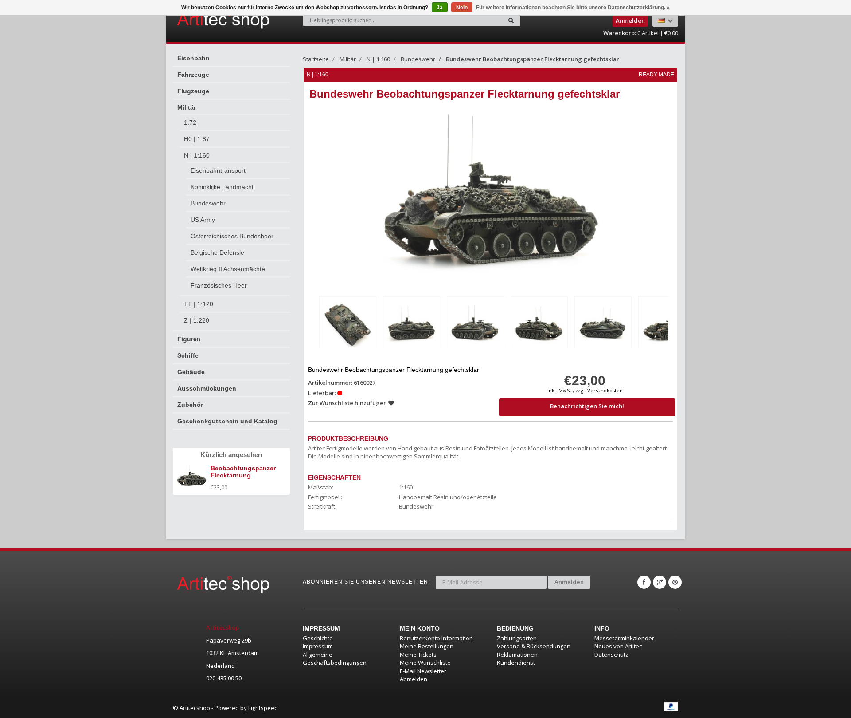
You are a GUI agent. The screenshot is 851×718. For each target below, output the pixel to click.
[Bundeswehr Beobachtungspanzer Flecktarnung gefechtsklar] (348, 324)
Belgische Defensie (217, 252)
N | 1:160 (197, 155)
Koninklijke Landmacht (222, 186)
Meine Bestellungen (426, 646)
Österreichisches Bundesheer (232, 236)
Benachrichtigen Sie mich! (587, 406)
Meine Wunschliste (425, 663)
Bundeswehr (208, 203)
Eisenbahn (193, 58)
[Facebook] (644, 582)
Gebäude (191, 371)
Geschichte (318, 638)
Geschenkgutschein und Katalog (227, 421)
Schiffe (188, 355)
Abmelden (413, 679)
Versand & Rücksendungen (533, 646)
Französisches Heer (219, 285)
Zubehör (190, 404)
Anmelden (569, 582)
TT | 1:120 (198, 304)
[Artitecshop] (205, 19)
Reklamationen (517, 655)
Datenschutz (611, 655)
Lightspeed (263, 708)
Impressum (318, 646)
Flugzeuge (193, 91)
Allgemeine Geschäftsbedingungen (335, 659)
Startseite (316, 59)
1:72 (190, 122)
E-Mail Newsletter (423, 671)
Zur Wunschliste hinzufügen (348, 403)
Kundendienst (516, 663)
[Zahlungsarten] (671, 706)
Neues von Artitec (618, 646)
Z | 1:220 (196, 320)
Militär (186, 107)
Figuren (189, 339)
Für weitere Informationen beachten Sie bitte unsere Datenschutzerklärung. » (573, 7)
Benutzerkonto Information (436, 638)
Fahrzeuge (193, 74)
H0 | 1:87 (197, 138)
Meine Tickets (418, 655)
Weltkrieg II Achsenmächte (228, 268)
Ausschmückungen (206, 388)
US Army (203, 219)
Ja (440, 7)
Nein (462, 7)
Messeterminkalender (624, 638)
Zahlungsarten (517, 638)
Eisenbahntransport (218, 170)
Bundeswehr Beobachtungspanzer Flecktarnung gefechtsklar (532, 59)
